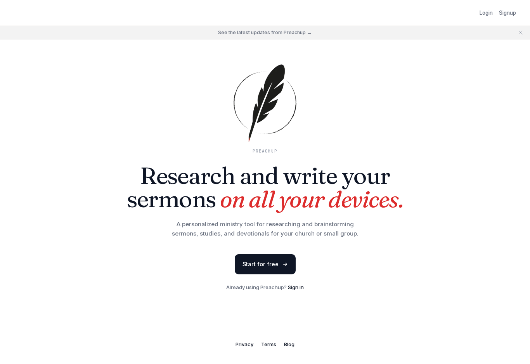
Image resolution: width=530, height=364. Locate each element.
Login (486, 13)
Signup (507, 13)
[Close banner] (521, 32)
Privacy (244, 344)
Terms (268, 344)
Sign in (296, 287)
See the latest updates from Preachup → (265, 32)
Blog (289, 344)
